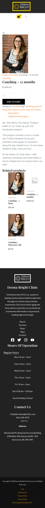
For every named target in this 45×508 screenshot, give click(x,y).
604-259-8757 (22, 417)
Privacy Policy (22, 496)
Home (5, 75)
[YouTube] (32, 340)
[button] (3, 33)
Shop (22, 328)
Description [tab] (13, 113)
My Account (22, 492)
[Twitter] (19, 340)
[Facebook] (12, 340)
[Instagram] (26, 340)
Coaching (13, 75)
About (22, 321)
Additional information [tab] (18, 116)
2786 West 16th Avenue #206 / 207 (22, 436)
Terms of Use (22, 499)
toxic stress (35, 109)
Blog (23, 331)
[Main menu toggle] (26, 16)
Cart (22, 489)
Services (22, 325)
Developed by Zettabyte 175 (22, 503)
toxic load (25, 109)
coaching (29, 106)
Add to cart (14, 101)
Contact (22, 335)
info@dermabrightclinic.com (22, 414)
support (16, 109)
